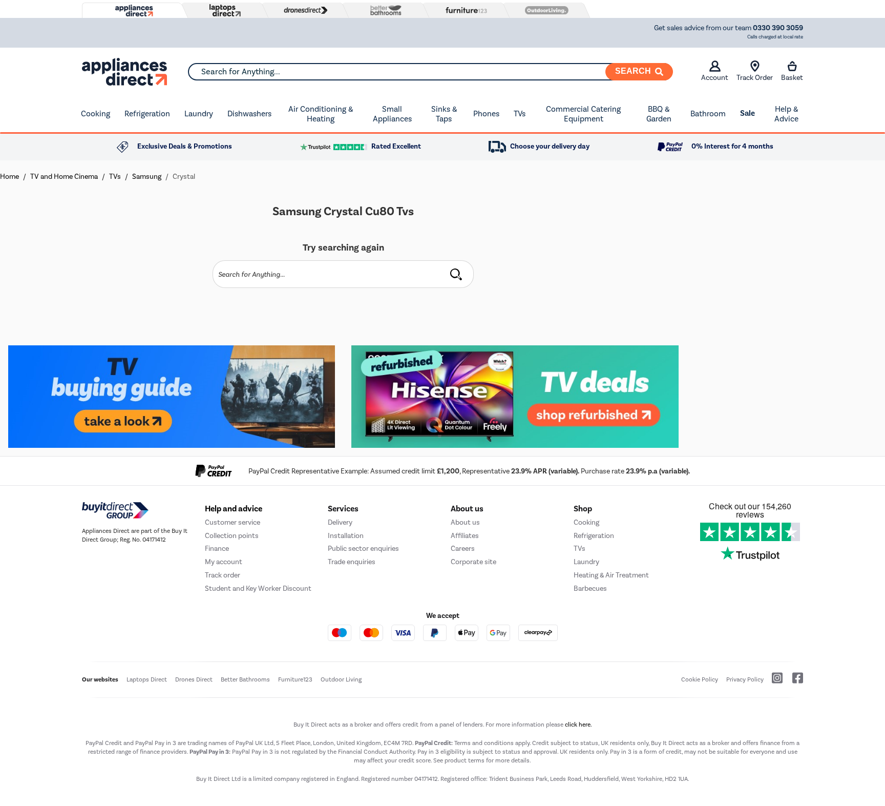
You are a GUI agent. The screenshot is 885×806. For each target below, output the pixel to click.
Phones (486, 113)
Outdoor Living (341, 679)
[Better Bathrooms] (384, 10)
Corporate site (473, 561)
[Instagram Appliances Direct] (774, 682)
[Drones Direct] (303, 10)
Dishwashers (249, 113)
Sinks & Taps (444, 114)
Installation (346, 535)
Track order (222, 575)
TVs (519, 113)
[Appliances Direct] (133, 11)
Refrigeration (147, 113)
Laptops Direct (147, 679)
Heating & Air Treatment (611, 575)
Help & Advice (786, 114)
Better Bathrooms (245, 679)
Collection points (232, 535)
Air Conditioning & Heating (320, 114)
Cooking (95, 113)
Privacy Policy (745, 679)
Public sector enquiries (363, 548)
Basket (792, 77)
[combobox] (430, 71)
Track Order (754, 77)
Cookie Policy (699, 679)
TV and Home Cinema (64, 176)
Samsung (146, 176)
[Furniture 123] (464, 10)
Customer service (232, 522)
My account (223, 561)
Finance (217, 548)
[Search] (456, 274)
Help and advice (233, 509)
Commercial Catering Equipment (583, 114)
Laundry (198, 113)
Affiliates (465, 535)
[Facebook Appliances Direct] (793, 682)
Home (9, 176)
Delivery (340, 522)
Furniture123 (295, 679)
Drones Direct (194, 679)
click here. (578, 724)
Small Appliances (392, 114)
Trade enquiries (351, 561)
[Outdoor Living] (544, 10)
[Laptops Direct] (223, 10)
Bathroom (708, 113)
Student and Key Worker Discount (258, 588)
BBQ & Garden (658, 114)
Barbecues (590, 588)
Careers (463, 548)
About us (465, 522)
